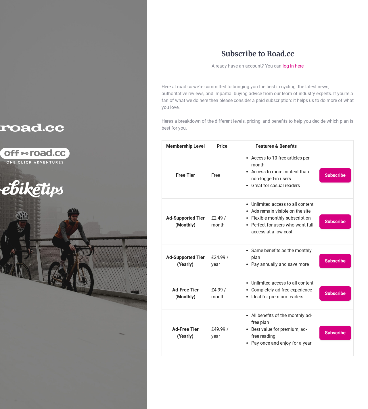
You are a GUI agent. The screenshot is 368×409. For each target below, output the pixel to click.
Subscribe (335, 175)
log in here (293, 66)
